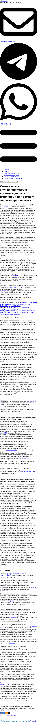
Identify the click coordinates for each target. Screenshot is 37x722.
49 (2, 403)
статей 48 (33, 587)
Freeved (33, 721)
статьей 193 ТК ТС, (17, 275)
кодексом (30, 584)
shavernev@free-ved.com (7, 41)
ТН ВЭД (6, 171)
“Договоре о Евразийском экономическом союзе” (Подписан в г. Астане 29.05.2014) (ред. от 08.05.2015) (18, 304)
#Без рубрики (11, 715)
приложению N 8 (11, 450)
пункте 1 (12, 601)
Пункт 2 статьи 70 (6, 575)
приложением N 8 (25, 458)
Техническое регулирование (13, 178)
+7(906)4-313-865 (5, 124)
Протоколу (12, 643)
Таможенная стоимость (11, 173)
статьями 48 (32, 401)
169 (5, 627)
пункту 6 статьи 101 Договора (16, 574)
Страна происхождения (11, 175)
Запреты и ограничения (11, 176)
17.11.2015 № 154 (5, 206)
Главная (6, 170)
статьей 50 (3, 433)
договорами (4, 291)
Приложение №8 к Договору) (10, 314)
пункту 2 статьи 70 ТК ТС (14, 287)
